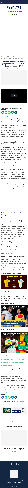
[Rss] (22, 464)
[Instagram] (10, 14)
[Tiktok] (20, 14)
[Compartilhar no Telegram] (12, 112)
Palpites (3, 416)
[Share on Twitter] (13, 422)
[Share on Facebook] (12, 421)
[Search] (26, 2)
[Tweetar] (6, 112)
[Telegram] (16, 14)
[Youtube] (12, 14)
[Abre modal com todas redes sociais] (15, 112)
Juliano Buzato (11, 68)
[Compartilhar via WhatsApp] (9, 112)
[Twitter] (8, 14)
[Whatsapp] (14, 14)
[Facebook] (3, 464)
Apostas (11, 56)
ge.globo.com (4, 263)
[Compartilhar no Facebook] (2, 112)
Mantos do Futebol (5, 56)
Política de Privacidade (16, 482)
